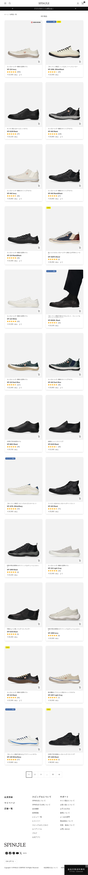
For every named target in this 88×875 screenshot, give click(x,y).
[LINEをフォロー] (13, 853)
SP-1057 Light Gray (55, 695)
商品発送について (66, 821)
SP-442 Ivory (11, 193)
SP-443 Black (53, 506)
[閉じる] (86, 866)
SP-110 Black (12, 695)
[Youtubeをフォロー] (17, 853)
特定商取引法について (51, 867)
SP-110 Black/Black (14, 255)
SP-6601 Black (12, 444)
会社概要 (35, 809)
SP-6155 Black (12, 632)
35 (53, 774)
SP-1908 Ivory (53, 633)
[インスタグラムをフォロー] (6, 853)
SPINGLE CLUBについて (41, 805)
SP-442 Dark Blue (54, 382)
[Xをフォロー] (21, 853)
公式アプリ (36, 837)
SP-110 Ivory (11, 69)
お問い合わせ (65, 829)
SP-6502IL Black (54, 320)
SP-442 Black (53, 131)
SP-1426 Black (53, 757)
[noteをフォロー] (25, 853)
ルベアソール (37, 829)
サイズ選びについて (67, 801)
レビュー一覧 (37, 817)
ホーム (6, 14)
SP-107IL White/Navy (15, 506)
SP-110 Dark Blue (13, 382)
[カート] (82, 3)
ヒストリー (36, 821)
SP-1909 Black (12, 570)
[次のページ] (59, 775)
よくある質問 (65, 817)
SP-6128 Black (12, 131)
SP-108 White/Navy (14, 757)
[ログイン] (78, 3)
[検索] (10, 3)
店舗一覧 (8, 809)
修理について (65, 813)
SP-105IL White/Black (56, 69)
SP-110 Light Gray (54, 568)
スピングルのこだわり (40, 825)
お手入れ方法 (65, 809)
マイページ (9, 803)
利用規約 (64, 867)
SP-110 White (12, 319)
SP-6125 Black (53, 444)
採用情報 (35, 813)
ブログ (34, 833)
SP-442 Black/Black (55, 193)
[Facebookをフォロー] (10, 853)
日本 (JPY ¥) (10, 861)
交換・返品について (67, 825)
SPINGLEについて (39, 801)
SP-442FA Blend (54, 257)
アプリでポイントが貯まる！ (44, 8)
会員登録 (8, 797)
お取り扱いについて (67, 805)
